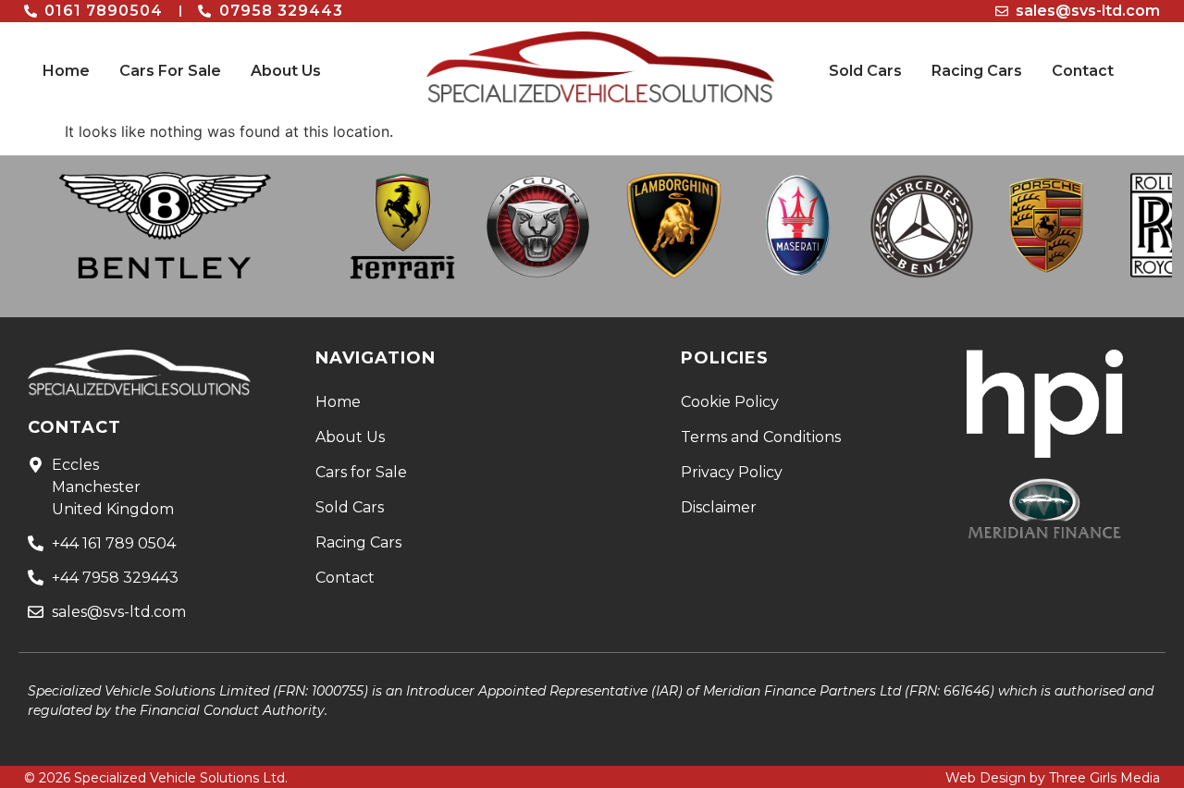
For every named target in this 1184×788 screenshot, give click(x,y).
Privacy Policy (732, 472)
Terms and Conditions (761, 437)
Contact (1083, 71)
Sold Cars (865, 71)
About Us (286, 71)
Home (66, 71)
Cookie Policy (730, 402)
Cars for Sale (361, 472)
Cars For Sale (170, 71)
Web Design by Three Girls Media (1052, 778)
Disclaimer (719, 507)
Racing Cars (976, 71)
